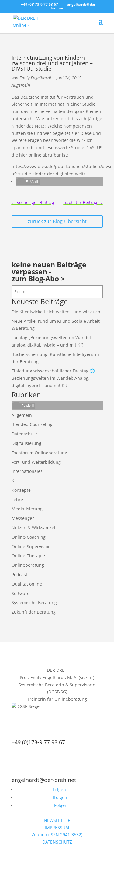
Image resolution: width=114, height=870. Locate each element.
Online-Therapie (28, 555)
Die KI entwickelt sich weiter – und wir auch (56, 312)
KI (14, 481)
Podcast (19, 574)
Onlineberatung (28, 565)
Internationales (27, 471)
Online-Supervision (31, 546)
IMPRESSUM (57, 827)
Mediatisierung (27, 509)
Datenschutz (24, 434)
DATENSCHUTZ (57, 842)
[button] (28, 182)
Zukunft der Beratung (34, 612)
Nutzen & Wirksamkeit (34, 527)
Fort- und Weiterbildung (36, 462)
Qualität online (27, 584)
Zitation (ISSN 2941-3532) (57, 834)
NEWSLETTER (57, 820)
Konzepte (21, 490)
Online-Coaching (29, 537)
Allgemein (21, 85)
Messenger (23, 518)
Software (20, 593)
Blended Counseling (32, 424)
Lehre (17, 499)
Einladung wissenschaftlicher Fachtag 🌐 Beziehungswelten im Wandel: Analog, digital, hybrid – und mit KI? (53, 378)
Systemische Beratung (34, 602)
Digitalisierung (26, 443)
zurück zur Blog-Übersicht (57, 221)
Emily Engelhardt (35, 78)
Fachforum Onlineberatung (39, 453)
